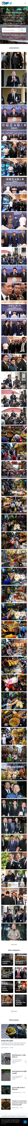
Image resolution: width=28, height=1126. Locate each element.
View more (14, 944)
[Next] (25, 39)
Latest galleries (14, 35)
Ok (25, 1122)
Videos (17, 37)
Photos (11, 37)
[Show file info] (20, 66)
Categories (23, 35)
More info (3, 1123)
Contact (5, 23)
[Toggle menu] (25, 3)
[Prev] (21, 39)
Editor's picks (5, 35)
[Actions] (24, 66)
